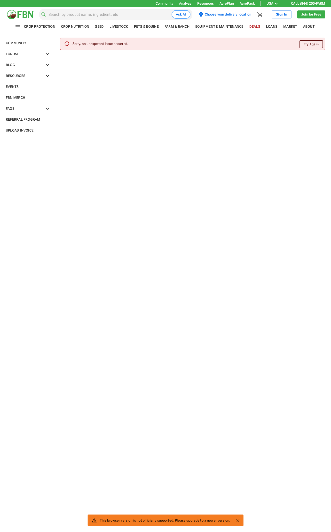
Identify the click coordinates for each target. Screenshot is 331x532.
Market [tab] (290, 26)
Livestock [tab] (119, 26)
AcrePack (247, 3)
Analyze (185, 3)
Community (164, 3)
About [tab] (309, 26)
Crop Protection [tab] (39, 26)
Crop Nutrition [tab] (75, 26)
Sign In (281, 14)
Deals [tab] (254, 26)
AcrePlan (227, 3)
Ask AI (181, 14)
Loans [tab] (271, 26)
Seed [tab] (99, 26)
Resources (205, 3)
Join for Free (311, 14)
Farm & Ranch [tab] (177, 26)
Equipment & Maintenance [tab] (219, 26)
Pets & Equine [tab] (146, 26)
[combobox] (109, 14)
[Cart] (260, 14)
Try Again (311, 44)
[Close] (237, 520)
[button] (27, 43)
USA (270, 3)
